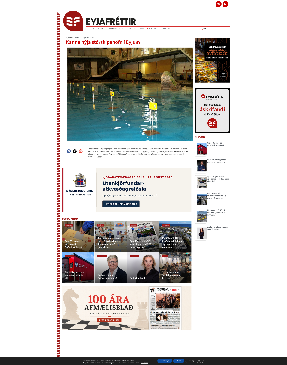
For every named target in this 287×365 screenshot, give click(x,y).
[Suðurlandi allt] (143, 267)
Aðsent (165, 256)
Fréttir (91, 28)
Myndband (166, 225)
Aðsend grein (102, 256)
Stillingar (192, 361)
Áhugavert (69, 225)
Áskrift (142, 28)
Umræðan (133, 225)
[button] (69, 151)
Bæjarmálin (69, 256)
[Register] (225, 4)
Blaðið (100, 28)
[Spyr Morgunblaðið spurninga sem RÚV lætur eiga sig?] (143, 236)
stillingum (144, 363)
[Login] (219, 4)
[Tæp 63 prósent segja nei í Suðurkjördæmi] (78, 236)
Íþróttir (100, 225)
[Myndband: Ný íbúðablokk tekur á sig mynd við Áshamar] (175, 236)
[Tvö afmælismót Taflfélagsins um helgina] (175, 267)
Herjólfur (131, 28)
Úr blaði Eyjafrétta (115, 28)
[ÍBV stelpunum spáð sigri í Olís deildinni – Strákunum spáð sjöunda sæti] (111, 236)
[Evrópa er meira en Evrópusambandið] (111, 267)
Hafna (178, 361)
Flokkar (163, 28)
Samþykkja (165, 361)
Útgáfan (152, 28)
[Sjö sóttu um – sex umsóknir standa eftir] (78, 267)
